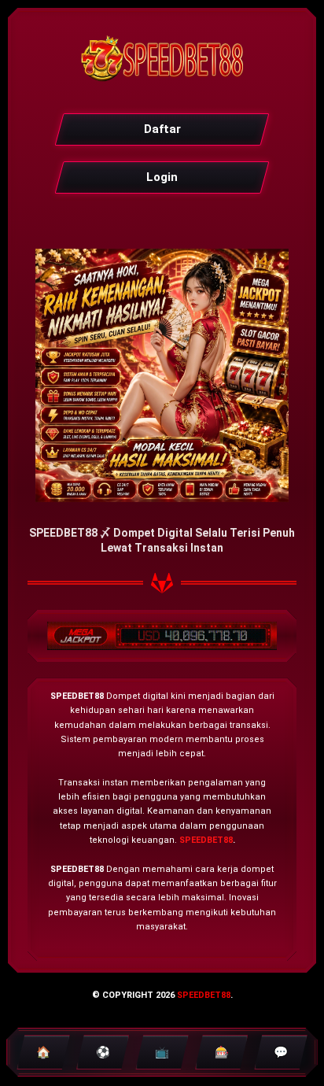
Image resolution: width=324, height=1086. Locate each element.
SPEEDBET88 (206, 840)
